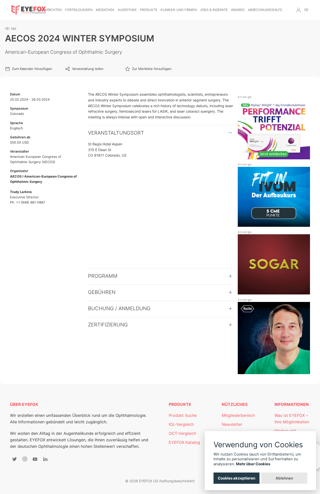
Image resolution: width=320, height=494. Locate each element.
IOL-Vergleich (181, 424)
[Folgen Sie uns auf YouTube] (35, 459)
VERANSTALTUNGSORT (116, 133)
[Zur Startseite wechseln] (29, 10)
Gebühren (102, 292)
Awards (237, 10)
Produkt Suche (182, 415)
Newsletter (232, 424)
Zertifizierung (108, 325)
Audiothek (127, 10)
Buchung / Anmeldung (119, 308)
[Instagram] (24, 459)
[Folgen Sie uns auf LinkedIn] (45, 459)
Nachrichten (50, 10)
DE (306, 10)
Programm (103, 276)
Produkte (149, 10)
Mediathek (105, 10)
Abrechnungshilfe (265, 10)
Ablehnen (284, 478)
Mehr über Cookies (253, 464)
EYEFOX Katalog (184, 442)
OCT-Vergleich (182, 433)
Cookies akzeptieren (236, 478)
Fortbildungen (78, 10)
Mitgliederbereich (238, 415)
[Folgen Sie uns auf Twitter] (14, 459)
